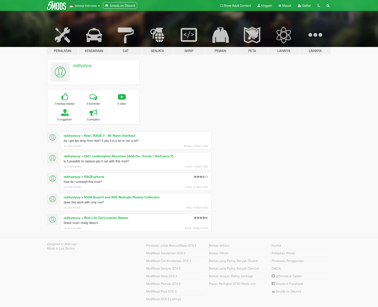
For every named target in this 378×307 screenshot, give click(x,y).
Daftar (306, 5)
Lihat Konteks (74, 145)
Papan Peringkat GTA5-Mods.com (232, 283)
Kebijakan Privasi (283, 253)
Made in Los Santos (61, 248)
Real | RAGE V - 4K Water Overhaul (109, 135)
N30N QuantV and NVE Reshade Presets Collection (122, 197)
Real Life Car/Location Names (106, 217)
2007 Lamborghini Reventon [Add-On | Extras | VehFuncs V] (128, 156)
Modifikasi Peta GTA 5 (161, 291)
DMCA (276, 268)
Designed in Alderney (62, 244)
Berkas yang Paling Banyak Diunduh (234, 268)
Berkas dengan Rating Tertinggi (231, 276)
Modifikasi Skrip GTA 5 (161, 276)
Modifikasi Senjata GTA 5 (163, 268)
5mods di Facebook (289, 283)
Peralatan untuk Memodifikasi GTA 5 (171, 245)
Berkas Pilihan (219, 253)
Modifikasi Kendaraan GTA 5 (166, 253)
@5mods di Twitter (288, 276)
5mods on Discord (288, 291)
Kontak (276, 245)
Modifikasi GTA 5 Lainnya (163, 299)
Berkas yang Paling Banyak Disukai (233, 260)
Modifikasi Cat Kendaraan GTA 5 (168, 260)
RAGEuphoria (94, 176)
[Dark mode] (318, 5)
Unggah (266, 5)
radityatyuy (82, 65)
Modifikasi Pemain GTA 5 (163, 283)
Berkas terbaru (219, 245)
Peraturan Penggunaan (288, 260)
